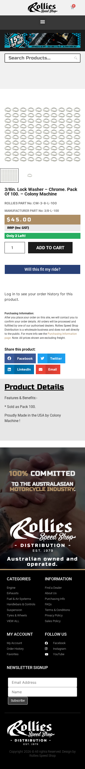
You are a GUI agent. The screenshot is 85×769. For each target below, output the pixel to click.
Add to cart (50, 247)
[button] (42, 21)
